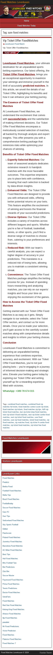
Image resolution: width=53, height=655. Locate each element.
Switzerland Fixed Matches (13, 520)
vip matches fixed (22, 422)
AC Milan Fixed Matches (12, 550)
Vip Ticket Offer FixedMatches (20, 40)
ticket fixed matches (38, 420)
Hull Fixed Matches (10, 559)
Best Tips (6, 554)
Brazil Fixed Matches (11, 499)
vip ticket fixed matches (20, 425)
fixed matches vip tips (32, 409)
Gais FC (6, 512)
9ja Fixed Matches (10, 618)
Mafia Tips (7, 495)
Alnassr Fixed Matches (12, 614)
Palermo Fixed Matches (12, 639)
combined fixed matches (17, 404)
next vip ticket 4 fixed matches (15, 415)
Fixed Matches (8, 478)
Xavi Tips (6, 516)
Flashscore (7, 533)
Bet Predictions (9, 567)
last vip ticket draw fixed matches (33, 412)
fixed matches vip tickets (13, 409)
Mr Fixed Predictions (11, 626)
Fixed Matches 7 (9, 643)
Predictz (6, 482)
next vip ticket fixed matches (22, 417)
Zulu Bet (6, 571)
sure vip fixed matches (20, 420)
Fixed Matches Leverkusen (15, 2)
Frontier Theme (46, 653)
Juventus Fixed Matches (12, 542)
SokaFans (7, 597)
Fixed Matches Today (26, 25)
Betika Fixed (8, 487)
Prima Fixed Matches (11, 584)
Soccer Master (8, 576)
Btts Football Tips (10, 563)
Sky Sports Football (10, 525)
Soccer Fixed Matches (11, 508)
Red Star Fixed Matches (12, 605)
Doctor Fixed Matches (11, 592)
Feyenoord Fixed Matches (13, 580)
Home (26, 21)
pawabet (6, 622)
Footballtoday (8, 503)
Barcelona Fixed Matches (13, 546)
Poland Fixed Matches (11, 537)
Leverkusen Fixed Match (14, 44)
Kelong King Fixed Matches (13, 609)
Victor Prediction (9, 631)
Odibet (5, 529)
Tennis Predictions (10, 588)
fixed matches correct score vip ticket (33, 407)
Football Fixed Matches (12, 491)
